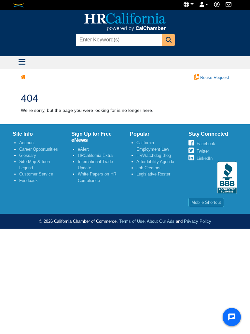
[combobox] (118, 40)
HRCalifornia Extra (95, 155)
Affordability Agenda (155, 161)
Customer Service (36, 174)
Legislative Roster (153, 174)
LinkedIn (205, 158)
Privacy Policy (197, 221)
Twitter (203, 151)
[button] (168, 40)
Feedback (28, 180)
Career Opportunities (38, 149)
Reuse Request (214, 77)
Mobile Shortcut (206, 202)
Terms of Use (132, 221)
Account (27, 142)
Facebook (206, 143)
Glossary (27, 155)
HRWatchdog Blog (153, 155)
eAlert (83, 149)
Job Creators (148, 167)
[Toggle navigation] (22, 62)
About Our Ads (160, 221)
